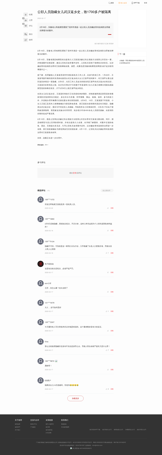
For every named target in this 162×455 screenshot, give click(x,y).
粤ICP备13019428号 (120, 442)
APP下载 (137, 3)
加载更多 (75, 398)
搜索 (112, 3)
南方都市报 (49, 430)
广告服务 (33, 427)
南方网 (48, 427)
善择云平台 (33, 424)
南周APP (17, 427)
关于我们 (17, 430)
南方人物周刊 (50, 424)
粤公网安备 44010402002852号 (82, 448)
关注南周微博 (65, 427)
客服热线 (63, 424)
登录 (145, 3)
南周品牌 (17, 424)
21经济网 (48, 433)
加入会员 (124, 3)
